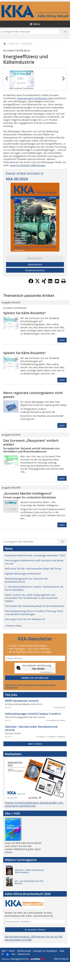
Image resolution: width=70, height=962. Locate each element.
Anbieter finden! (36, 929)
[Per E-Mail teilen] (57, 281)
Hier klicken (38, 668)
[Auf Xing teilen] (44, 282)
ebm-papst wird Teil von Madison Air (25, 619)
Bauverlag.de (61, 958)
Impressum (24, 954)
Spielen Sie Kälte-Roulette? (24, 313)
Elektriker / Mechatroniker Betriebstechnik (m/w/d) (31, 728)
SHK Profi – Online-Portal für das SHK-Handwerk (29, 871)
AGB (62, 950)
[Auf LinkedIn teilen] (50, 282)
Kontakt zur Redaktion (45, 950)
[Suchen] (65, 31)
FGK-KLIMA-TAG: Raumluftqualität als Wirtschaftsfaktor (35, 606)
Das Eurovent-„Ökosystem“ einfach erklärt (31, 442)
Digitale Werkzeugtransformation (23, 573)
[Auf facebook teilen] (31, 282)
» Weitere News (13, 625)
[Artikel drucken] (63, 281)
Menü (36, 24)
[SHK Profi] (10, 871)
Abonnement (35, 264)
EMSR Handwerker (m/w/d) (21, 701)
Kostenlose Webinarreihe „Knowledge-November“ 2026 (35, 555)
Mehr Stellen (35, 743)
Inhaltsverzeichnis (35, 270)
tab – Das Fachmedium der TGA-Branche (29, 882)
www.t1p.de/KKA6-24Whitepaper (28, 165)
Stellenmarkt (24, 950)
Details (8, 852)
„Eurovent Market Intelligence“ (27, 493)
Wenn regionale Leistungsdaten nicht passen (33, 395)
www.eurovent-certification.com (35, 98)
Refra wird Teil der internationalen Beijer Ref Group (33, 568)
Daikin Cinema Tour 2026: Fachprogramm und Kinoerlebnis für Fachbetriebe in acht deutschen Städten (31, 598)
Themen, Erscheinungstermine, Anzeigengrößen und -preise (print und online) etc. (34, 804)
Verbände (26, 43)
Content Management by (15, 958)
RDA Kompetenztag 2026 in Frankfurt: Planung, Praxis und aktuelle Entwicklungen (34, 613)
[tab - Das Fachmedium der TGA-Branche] (10, 882)
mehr (62, 340)
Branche (13, 43)
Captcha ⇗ (47, 672)
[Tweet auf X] (37, 282)
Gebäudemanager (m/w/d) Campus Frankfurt (33, 713)
